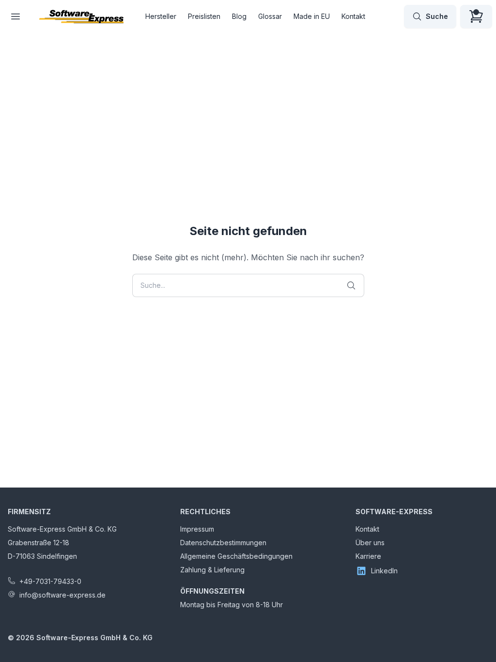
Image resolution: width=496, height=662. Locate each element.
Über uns (370, 542)
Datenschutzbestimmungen (223, 542)
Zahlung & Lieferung (212, 570)
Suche (437, 16)
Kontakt (353, 16)
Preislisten (204, 16)
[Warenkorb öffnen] (476, 16)
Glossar (270, 16)
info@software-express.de (62, 595)
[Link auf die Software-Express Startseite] (81, 16)
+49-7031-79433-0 (50, 581)
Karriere (368, 556)
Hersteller (160, 16)
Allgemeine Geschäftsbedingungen (236, 556)
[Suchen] (351, 285)
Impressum (197, 529)
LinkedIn (384, 571)
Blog (239, 16)
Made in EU (312, 16)
